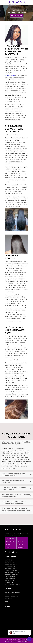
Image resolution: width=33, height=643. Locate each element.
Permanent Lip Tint (10, 582)
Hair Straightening (10, 566)
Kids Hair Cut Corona (10, 576)
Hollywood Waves (10, 578)
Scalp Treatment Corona (11, 574)
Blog (6, 601)
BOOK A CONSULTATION (16, 15)
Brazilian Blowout (9, 562)
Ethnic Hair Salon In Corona (12, 584)
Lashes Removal (9, 580)
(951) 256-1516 (8, 598)
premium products (11, 347)
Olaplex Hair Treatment (11, 568)
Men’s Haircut (8, 560)
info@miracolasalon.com (11, 596)
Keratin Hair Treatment (11, 570)
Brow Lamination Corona (12, 572)
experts (13, 297)
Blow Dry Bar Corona (10, 564)
